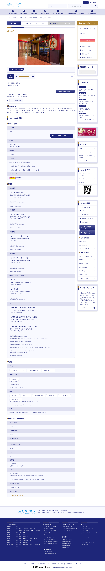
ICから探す (34, 13)
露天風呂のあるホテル (84, 260)
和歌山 (35, 538)
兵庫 (20, 538)
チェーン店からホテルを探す (50, 543)
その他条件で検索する (84, 278)
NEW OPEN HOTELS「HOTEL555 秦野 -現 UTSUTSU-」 (84, 108)
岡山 (17, 540)
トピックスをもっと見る (89, 119)
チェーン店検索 (83, 245)
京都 (24, 538)
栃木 (32, 530)
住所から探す (13, 13)
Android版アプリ (83, 182)
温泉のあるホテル (83, 274)
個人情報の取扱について (43, 563)
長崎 (24, 544)
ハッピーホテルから (87, 288)
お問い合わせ (77, 563)
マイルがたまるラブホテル (50, 537)
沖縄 (17, 546)
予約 (68, 23)
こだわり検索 (85, 222)
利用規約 (33, 563)
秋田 (20, 528)
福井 (24, 534)
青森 (17, 528)
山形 (24, 528)
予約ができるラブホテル (49, 535)
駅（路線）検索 (85, 214)
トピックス (84, 82)
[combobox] (80, 6)
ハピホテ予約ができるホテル (87, 227)
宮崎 (35, 544)
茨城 (36, 530)
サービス (83, 144)
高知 (27, 542)
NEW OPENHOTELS (48, 551)
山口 (31, 540)
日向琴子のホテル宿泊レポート (51, 553)
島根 (27, 540)
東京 (17, 530)
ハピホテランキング (84, 148)
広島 (20, 540)
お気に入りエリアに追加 (64, 91)
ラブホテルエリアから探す (88, 218)
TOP (15, 23)
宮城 (31, 528)
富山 (20, 534)
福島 (35, 528)
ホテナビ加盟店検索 (84, 249)
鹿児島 (38, 544)
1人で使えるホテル (83, 267)
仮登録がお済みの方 (87, 57)
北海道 (17, 526)
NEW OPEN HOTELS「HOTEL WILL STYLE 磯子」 (86, 101)
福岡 (17, 544)
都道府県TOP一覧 (86, 67)
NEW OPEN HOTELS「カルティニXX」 (87, 115)
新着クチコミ (66, 547)
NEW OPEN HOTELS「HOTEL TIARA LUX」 (86, 89)
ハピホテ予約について (87, 530)
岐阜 (20, 536)
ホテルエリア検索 (86, 207)
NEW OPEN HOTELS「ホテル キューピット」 (87, 95)
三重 (27, 536)
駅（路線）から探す (48, 528)
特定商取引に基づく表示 (57, 563)
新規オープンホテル (67, 539)
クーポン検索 (82, 241)
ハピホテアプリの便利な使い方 (70, 528)
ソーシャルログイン (87, 46)
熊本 (27, 544)
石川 (17, 534)
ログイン (87, 40)
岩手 (27, 528)
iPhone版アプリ (83, 179)
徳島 (20, 542)
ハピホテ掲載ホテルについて (88, 542)
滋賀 (27, 538)
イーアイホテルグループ (16, 495)
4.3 (17, 76)
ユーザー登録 (92, 2)
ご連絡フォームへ (86, 308)
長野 (24, 532)
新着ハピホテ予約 (67, 543)
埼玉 (25, 530)
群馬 (39, 530)
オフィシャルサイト (16, 100)
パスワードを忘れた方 (87, 50)
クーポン (55, 23)
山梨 (20, 532)
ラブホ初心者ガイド (67, 526)
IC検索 (83, 211)
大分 (31, 544)
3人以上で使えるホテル (84, 271)
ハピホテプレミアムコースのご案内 (85, 156)
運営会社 (26, 563)
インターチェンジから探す (50, 526)
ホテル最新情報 (66, 545)
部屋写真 (28, 23)
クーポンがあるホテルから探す (51, 541)
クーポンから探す (58, 13)
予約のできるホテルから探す (76, 13)
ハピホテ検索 (85, 203)
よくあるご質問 (83, 160)
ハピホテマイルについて (85, 152)
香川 (17, 542)
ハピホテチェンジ (86, 536)
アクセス (41, 23)
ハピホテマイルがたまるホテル (87, 232)
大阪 (17, 538)
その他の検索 (92, 13)
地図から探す (45, 13)
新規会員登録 (85, 54)
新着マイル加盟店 (67, 541)
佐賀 (20, 544)
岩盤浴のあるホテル (84, 263)
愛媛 (24, 542)
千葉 (28, 530)
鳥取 (24, 540)
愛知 (17, 536)
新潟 (17, 532)
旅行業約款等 (69, 563)
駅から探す (24, 13)
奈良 (31, 538)
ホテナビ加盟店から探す (49, 539)
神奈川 (20, 530)
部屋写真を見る (62, 135)
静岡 (24, 536)
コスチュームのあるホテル (85, 256)
